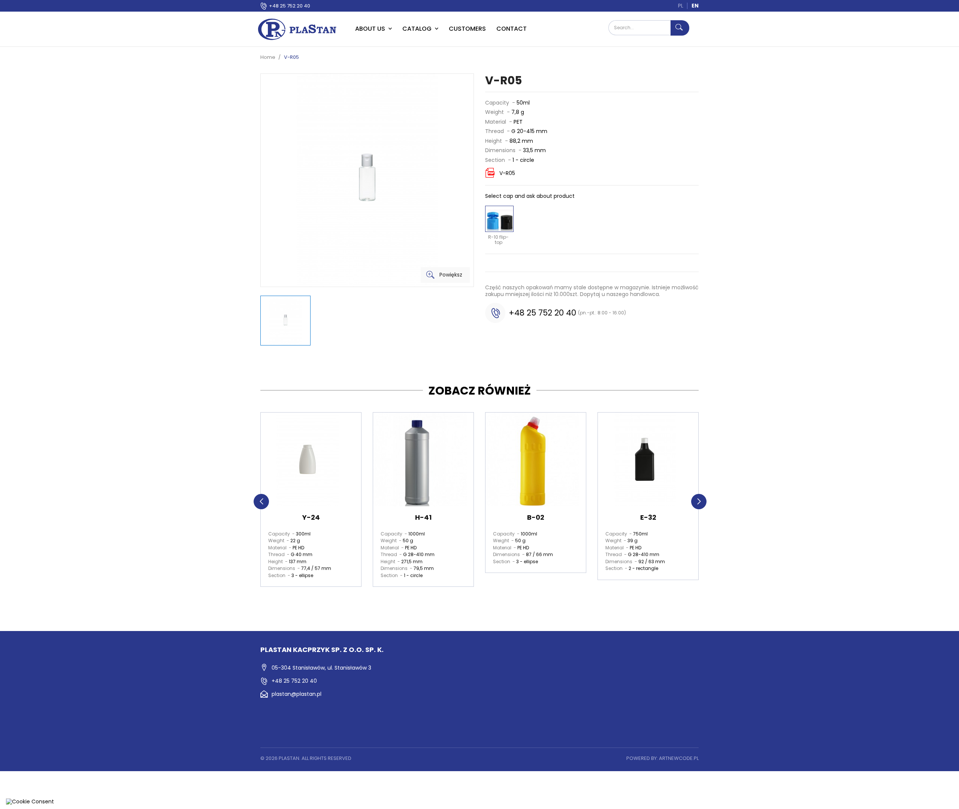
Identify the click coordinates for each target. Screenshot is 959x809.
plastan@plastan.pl (296, 694)
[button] (261, 501)
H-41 (423, 517)
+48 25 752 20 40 (289, 6)
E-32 (648, 517)
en (695, 5)
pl (680, 5)
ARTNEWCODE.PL (679, 758)
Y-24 (311, 517)
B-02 (535, 517)
